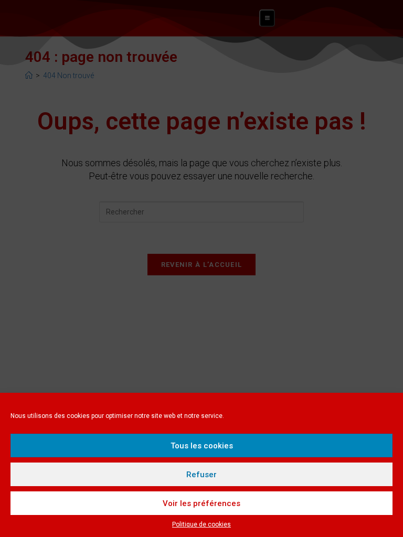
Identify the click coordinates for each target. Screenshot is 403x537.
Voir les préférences (201, 503)
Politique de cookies (201, 524)
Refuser (201, 474)
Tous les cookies (202, 445)
